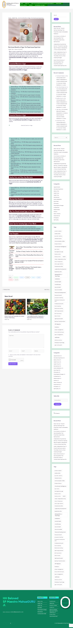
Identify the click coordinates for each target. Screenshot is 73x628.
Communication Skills (60, 241)
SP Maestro (56, 217)
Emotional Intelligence (60, 246)
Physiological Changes (58, 205)
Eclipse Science (58, 243)
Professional (56, 207)
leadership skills (58, 271)
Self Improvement (58, 313)
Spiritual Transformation (60, 321)
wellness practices (58, 340)
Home (22, 3)
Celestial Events (58, 238)
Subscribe (57, 404)
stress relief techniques (59, 332)
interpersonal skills (59, 266)
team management (59, 334)
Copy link (16, 279)
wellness (57, 337)
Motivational (56, 197)
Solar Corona (57, 316)
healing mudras (58, 254)
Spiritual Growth (59, 318)
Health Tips (14, 17)
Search (55, 15)
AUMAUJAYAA (57, 233)
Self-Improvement (59, 311)
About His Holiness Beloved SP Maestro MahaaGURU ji (42, 3)
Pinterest (11, 279)
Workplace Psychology (59, 342)
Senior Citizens (57, 213)
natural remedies (58, 289)
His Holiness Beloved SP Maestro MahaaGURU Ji (13, 4)
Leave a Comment (18, 49)
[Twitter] (10, 623)
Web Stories (58, 3)
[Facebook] (4, 623)
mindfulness (58, 284)
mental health (58, 281)
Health (64, 256)
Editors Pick (56, 191)
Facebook (21, 277)
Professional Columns (40, 5)
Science (55, 211)
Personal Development (60, 292)
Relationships (57, 209)
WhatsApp (16, 277)
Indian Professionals (58, 261)
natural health (58, 287)
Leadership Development (60, 269)
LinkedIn (38, 277)
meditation (57, 279)
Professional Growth (59, 303)
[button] (45, 5)
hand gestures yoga (59, 251)
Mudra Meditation (58, 199)
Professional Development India (60, 301)
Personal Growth (58, 295)
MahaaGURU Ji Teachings (58, 275)
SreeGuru (57, 327)
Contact (31, 5)
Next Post (47, 289)
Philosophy (56, 203)
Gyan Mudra (57, 249)
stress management (59, 329)
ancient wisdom (58, 231)
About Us (27, 3)
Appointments (57, 187)
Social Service (24, 5)
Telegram (33, 277)
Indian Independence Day (60, 259)
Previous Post (6, 289)
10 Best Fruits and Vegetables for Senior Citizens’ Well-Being (14, 316)
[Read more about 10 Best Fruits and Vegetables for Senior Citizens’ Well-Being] (15, 306)
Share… (10, 277)
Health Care (56, 193)
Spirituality (56, 219)
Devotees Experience (58, 189)
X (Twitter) (27, 277)
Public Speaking (58, 306)
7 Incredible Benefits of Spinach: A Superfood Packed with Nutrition (35, 316)
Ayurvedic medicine (58, 236)
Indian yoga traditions (59, 263)
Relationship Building (59, 308)
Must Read (56, 201)
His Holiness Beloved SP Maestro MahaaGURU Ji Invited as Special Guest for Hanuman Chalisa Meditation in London (61, 92)
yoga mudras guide (58, 584)
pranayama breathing (59, 297)
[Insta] (7, 623)
